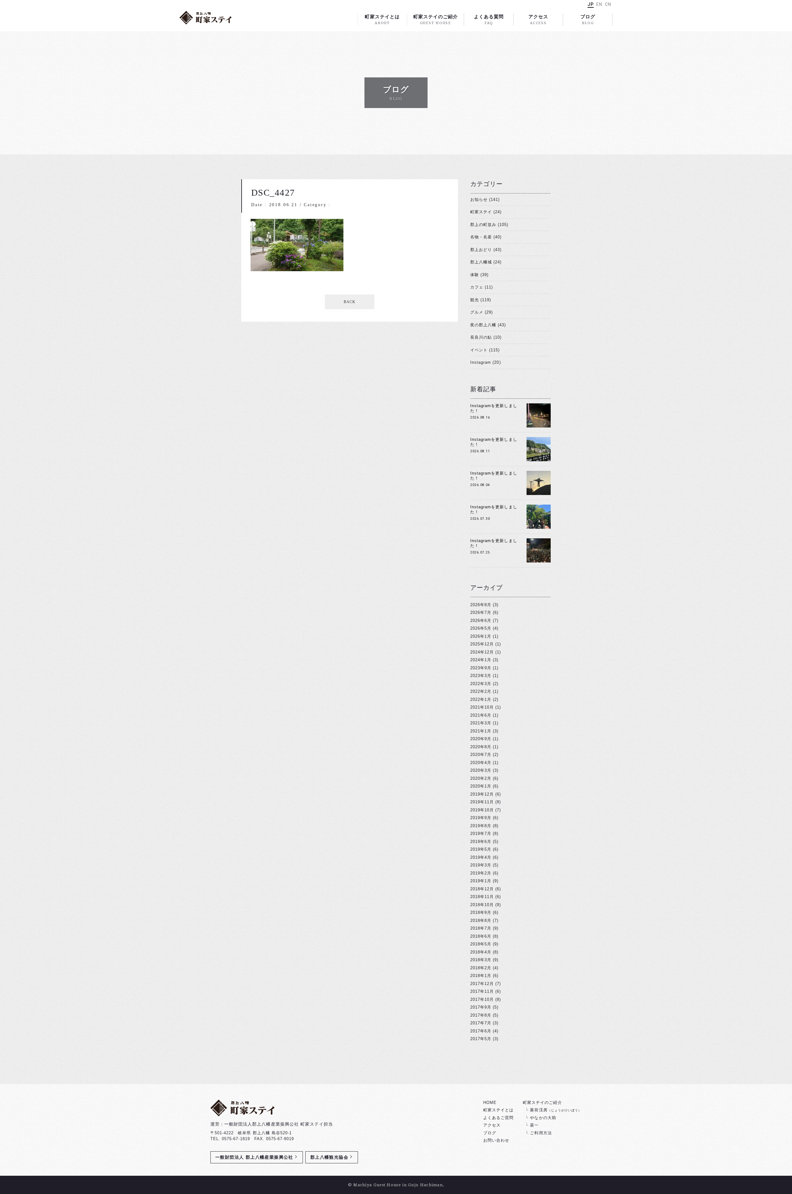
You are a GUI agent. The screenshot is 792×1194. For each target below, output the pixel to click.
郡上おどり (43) (485, 249)
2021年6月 (480, 715)
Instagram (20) (485, 362)
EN (599, 4)
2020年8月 (480, 747)
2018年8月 (480, 920)
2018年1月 (480, 975)
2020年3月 (480, 770)
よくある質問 (489, 19)
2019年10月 (482, 810)
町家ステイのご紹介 (435, 19)
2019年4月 (480, 857)
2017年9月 (480, 1007)
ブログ (587, 19)
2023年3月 (480, 675)
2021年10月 (482, 707)
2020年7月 (480, 754)
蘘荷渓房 (556, 1110)
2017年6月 (480, 1031)
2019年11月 (482, 802)
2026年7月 (480, 612)
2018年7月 (480, 928)
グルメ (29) (481, 312)
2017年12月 (482, 983)
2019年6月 (480, 841)
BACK (349, 302)
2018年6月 (480, 936)
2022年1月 (480, 699)
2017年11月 (482, 991)
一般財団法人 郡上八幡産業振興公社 (254, 1157)
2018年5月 (480, 944)
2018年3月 (480, 959)
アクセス (538, 19)
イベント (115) (485, 350)
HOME (490, 1102)
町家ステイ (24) (485, 212)
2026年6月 (480, 620)
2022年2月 (480, 691)
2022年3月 (480, 683)
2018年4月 (480, 952)
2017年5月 (480, 1038)
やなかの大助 (543, 1117)
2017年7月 (480, 1023)
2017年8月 (480, 1015)
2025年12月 (482, 644)
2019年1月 (480, 881)
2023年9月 (480, 668)
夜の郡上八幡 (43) (488, 325)
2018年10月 (482, 904)
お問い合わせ (496, 1140)
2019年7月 (480, 833)
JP (591, 4)
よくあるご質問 (498, 1117)
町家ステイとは (382, 19)
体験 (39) (479, 274)
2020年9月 (480, 738)
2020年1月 (480, 786)
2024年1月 (480, 660)
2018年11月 (482, 896)
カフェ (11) (481, 287)
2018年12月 (482, 889)
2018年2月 (480, 968)
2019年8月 (480, 825)
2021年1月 (480, 731)
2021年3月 (480, 723)
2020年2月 (480, 778)
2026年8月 (480, 604)
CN (608, 4)
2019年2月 (480, 873)
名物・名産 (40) (485, 237)
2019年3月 (480, 865)
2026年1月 (480, 636)
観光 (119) (480, 299)
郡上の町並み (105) (489, 224)
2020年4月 (480, 762)
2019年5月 (480, 849)
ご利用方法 (541, 1133)
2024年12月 (482, 652)
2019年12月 (482, 794)
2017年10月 (482, 999)
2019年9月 (480, 817)
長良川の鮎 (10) (485, 337)
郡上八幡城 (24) (485, 262)
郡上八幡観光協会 (329, 1157)
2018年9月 (480, 912)
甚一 (534, 1125)
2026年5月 (480, 628)
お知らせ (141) (485, 199)
